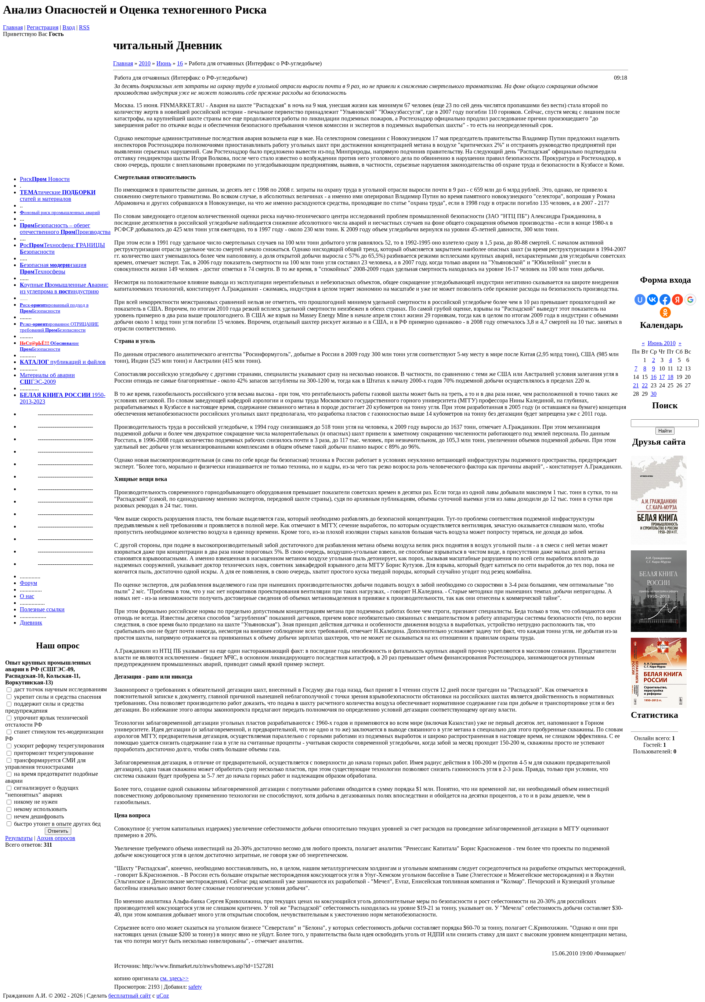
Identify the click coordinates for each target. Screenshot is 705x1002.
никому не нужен (36, 802)
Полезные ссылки (42, 609)
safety (195, 987)
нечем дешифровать (39, 816)
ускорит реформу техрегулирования (59, 745)
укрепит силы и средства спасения (57, 697)
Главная (13, 27)
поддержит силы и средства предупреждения (44, 707)
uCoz (162, 995)
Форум (28, 583)
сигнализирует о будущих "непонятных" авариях (42, 791)
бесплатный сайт (129, 995)
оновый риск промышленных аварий (60, 212)
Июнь (163, 63)
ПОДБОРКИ (78, 192)
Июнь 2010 (662, 343)
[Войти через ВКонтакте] (652, 299)
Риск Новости (45, 179)
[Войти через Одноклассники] (665, 312)
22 (645, 385)
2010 (145, 63)
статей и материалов (45, 199)
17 (662, 377)
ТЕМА (29, 192)
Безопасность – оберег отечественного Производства (65, 228)
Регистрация (42, 27)
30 (654, 394)
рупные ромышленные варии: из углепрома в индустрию (64, 288)
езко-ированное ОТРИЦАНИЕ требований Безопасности (59, 327)
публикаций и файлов (77, 362)
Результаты (19, 838)
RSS (84, 27)
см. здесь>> (174, 978)
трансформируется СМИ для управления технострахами (45, 763)
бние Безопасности (49, 346)
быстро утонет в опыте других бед (57, 824)
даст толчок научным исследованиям (60, 689)
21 (636, 385)
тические (49, 192)
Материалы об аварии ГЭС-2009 (47, 378)
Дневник (31, 622)
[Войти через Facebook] (664, 299)
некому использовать (40, 809)
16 (180, 63)
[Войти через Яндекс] (677, 299)
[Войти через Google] (690, 299)
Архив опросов (56, 838)
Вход (68, 27)
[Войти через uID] (640, 299)
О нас (27, 596)
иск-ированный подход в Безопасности (54, 308)
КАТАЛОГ (34, 362)
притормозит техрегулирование (54, 753)
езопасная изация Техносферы (53, 268)
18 (670, 377)
